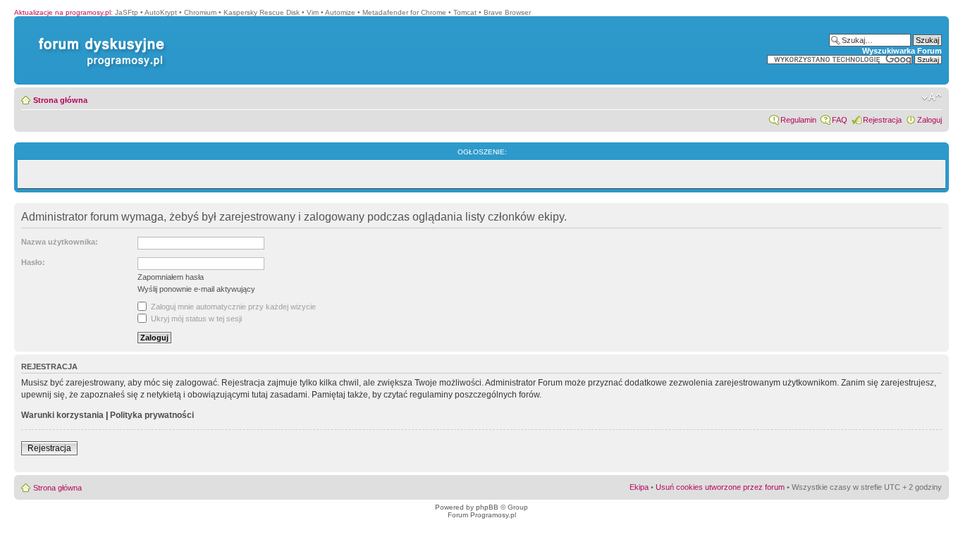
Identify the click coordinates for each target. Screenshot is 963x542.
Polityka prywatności (152, 415)
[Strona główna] (99, 38)
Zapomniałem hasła (170, 277)
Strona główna (60, 100)
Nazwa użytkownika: (59, 242)
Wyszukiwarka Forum (902, 51)
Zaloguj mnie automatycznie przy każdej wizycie (232, 306)
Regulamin (798, 120)
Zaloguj (929, 120)
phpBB (487, 507)
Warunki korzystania (62, 415)
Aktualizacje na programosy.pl (62, 12)
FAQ (839, 120)
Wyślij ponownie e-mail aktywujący (196, 289)
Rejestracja (882, 120)
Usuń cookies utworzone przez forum (720, 487)
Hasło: (33, 262)
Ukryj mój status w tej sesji (195, 318)
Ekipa (639, 487)
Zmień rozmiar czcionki (931, 97)
